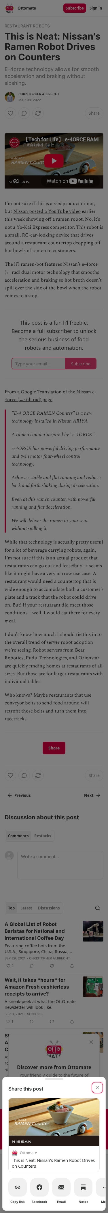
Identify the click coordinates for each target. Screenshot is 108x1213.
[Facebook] (39, 1187)
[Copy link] (17, 1187)
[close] (97, 1087)
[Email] (61, 1187)
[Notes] (83, 1187)
